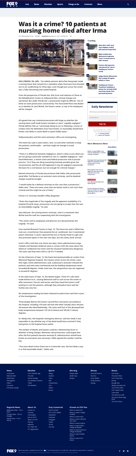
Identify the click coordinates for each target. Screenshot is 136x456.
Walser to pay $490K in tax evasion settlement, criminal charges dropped (97, 152)
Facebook (52, 417)
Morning (73, 370)
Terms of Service (104, 135)
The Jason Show (117, 376)
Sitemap (30, 422)
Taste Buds (115, 392)
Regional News (13, 407)
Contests (30, 412)
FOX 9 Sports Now (117, 390)
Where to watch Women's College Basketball (78, 431)
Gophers (51, 376)
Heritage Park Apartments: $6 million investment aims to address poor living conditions (97, 162)
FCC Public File (32, 427)
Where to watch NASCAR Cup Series (78, 420)
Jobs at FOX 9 (32, 417)
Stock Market (95, 378)
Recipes (72, 378)
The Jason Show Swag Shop (119, 398)
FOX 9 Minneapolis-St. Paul (26, 36)
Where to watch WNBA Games (77, 435)
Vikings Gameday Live (118, 385)
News (9, 370)
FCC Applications (33, 429)
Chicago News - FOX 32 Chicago (14, 415)
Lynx (50, 385)
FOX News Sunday (13, 388)
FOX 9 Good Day (117, 378)
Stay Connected (56, 407)
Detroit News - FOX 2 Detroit (14, 419)
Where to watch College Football (77, 413)
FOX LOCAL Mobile (55, 412)
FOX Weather (32, 385)
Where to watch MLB (76, 417)
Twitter (51, 422)
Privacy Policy (104, 133)
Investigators (11, 381)
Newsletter (52, 415)
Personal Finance (96, 373)
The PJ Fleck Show (117, 388)
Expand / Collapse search (128, 4)
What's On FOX (32, 420)
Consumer (10, 385)
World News (11, 378)
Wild (50, 381)
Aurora (51, 390)
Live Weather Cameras (35, 381)
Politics (9, 383)
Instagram (52, 420)
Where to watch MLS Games (76, 439)
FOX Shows (115, 373)
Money (94, 370)
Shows (114, 370)
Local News (10, 373)
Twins (50, 378)
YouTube (51, 427)
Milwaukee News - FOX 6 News (15, 411)
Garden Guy (73, 376)
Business (93, 376)
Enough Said (115, 383)
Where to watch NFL (76, 410)
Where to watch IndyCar (77, 423)
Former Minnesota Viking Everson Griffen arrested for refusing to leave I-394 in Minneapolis (96, 191)
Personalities (32, 415)
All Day (114, 381)
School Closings (33, 378)
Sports (51, 370)
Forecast (30, 376)
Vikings (51, 373)
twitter (123, 451)
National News (11, 376)
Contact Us (31, 410)
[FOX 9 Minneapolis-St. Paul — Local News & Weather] (13, 4)
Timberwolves (53, 383)
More (99, 4)
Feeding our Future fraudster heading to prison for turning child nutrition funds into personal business (108, 89)
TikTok (51, 424)
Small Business (95, 381)
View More (112, 147)
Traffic (30, 383)
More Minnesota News (98, 143)
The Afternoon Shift (118, 395)
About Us (32, 407)
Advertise (31, 424)
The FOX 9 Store (117, 401)
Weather (37, 36)
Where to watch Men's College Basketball (77, 426)
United (51, 388)
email (127, 451)
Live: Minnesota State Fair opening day (96, 182)
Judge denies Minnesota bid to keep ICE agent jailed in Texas (108, 78)
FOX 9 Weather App (34, 373)
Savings (93, 383)
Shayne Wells (74, 373)
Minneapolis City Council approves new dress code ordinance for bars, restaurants (96, 172)
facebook (119, 451)
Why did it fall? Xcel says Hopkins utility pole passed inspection (107, 47)
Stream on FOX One (78, 407)
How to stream (53, 410)
